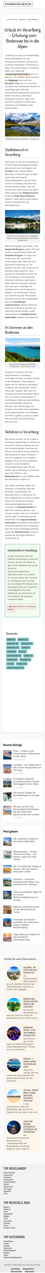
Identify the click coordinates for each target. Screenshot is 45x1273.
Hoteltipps (8, 1241)
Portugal (7, 1189)
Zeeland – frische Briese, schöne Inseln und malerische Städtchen (30, 1095)
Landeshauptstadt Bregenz (17, 74)
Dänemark (8, 1175)
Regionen (8, 1248)
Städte (7, 1253)
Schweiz (7, 1177)
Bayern (23, 639)
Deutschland (9, 1172)
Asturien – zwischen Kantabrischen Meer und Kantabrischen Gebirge (26, 882)
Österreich (8, 1186)
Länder (7, 1246)
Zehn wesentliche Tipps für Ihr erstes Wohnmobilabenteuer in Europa (27, 896)
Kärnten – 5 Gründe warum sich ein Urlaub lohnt (29, 1063)
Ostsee (11, 651)
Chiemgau (26, 643)
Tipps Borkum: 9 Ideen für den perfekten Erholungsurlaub (26, 937)
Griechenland (9, 1182)
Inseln (6, 1243)
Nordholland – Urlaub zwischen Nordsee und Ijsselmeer (30, 1003)
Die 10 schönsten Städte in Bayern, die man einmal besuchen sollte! (27, 869)
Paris (22, 651)
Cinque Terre (9, 1228)
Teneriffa (25, 660)
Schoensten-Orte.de (18, 4)
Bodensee (13, 80)
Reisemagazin (10, 1250)
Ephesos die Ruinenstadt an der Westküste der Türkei (26, 909)
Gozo (6, 1225)
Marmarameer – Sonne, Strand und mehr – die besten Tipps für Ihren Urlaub (25, 855)
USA (6, 1193)
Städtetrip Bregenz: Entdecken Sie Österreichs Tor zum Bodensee (30, 1126)
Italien (6, 1184)
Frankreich (8, 1179)
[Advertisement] (22, 699)
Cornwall (8, 1221)
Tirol (10, 664)
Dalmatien (12, 647)
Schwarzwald (14, 656)
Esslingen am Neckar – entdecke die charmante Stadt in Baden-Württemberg (26, 923)
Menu (38, 4)
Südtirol (12, 660)
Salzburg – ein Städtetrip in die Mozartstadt (30, 970)
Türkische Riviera (15, 668)
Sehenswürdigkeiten (13, 1257)
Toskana (21, 664)
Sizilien (28, 656)
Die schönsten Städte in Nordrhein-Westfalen (25, 840)
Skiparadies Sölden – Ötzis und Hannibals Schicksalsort (29, 1031)
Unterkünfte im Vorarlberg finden (22, 608)
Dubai (25, 647)
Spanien (7, 1191)
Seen (6, 1255)
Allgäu (11, 639)
